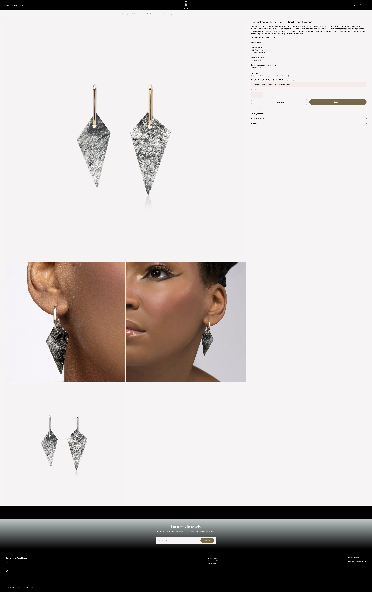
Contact (14, 5)
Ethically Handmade (258, 119)
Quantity (254, 90)
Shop (7, 5)
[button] (366, 5)
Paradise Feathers (15, 588)
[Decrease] (253, 95)
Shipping (254, 123)
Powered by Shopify (28, 588)
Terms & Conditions (213, 561)
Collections (135, 14)
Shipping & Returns (213, 558)
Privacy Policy (212, 563)
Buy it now (338, 102)
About (21, 5)
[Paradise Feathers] (186, 5)
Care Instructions (257, 109)
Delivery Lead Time (258, 114)
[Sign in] (360, 5)
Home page (125, 14)
